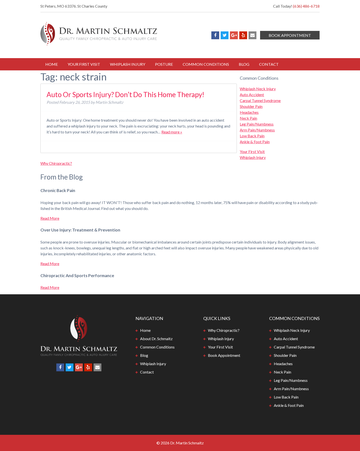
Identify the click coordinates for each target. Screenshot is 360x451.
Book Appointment (290, 35)
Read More (49, 218)
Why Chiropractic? (56, 163)
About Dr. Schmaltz (156, 338)
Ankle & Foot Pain (255, 141)
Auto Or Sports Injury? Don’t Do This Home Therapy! (125, 94)
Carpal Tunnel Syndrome (260, 100)
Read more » (171, 131)
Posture (164, 64)
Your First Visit (84, 64)
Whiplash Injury (127, 64)
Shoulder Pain (251, 106)
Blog (244, 64)
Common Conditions (206, 64)
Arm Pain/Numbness (257, 130)
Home (51, 64)
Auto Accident (252, 94)
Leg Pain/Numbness (257, 124)
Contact (269, 64)
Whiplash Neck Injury (258, 88)
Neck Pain (248, 118)
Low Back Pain (252, 135)
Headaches (249, 112)
